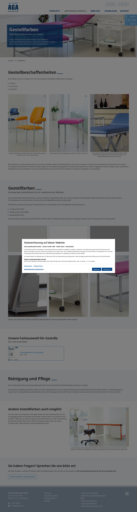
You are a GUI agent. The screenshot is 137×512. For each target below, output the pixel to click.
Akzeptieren (107, 269)
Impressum (28, 266)
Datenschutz (38, 266)
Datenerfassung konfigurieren (34, 269)
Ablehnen (97, 269)
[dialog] (68, 256)
